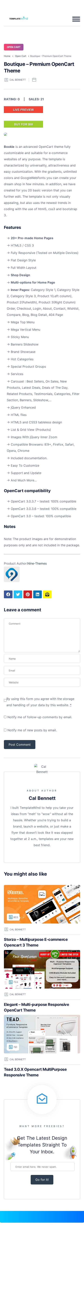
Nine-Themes (37, 563)
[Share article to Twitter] (18, 594)
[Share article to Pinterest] (27, 594)
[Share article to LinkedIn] (37, 594)
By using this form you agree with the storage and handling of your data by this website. (40, 702)
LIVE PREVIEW (23, 109)
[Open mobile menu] (74, 19)
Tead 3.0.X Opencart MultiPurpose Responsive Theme (35, 1072)
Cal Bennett (18, 79)
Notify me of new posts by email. (32, 730)
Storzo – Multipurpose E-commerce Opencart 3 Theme (36, 942)
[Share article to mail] (47, 594)
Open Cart (14, 47)
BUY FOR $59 (23, 124)
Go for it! (42, 1180)
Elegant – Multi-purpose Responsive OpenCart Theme (36, 1007)
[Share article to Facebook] (8, 594)
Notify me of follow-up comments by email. (39, 717)
